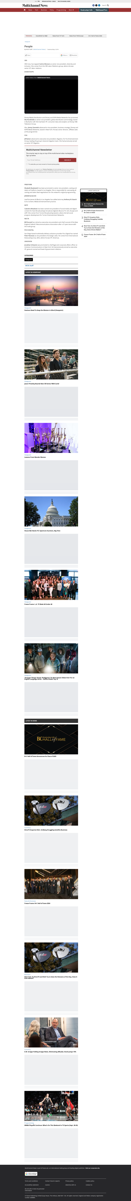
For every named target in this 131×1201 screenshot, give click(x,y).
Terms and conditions (31, 1181)
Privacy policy (70, 1181)
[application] (51, 95)
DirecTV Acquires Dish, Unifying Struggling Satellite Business (93, 219)
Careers (47, 1185)
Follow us (65, 55)
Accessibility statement (32, 1185)
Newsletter (74, 55)
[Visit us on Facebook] (93, 5)
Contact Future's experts (52, 1181)
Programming (61, 10)
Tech (36, 10)
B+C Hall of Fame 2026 (95, 36)
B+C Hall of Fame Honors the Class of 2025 (94, 205)
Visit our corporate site (92, 1168)
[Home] (24, 10)
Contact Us (89, 1185)
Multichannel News (64, 1)
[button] (105, 5)
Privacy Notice (30, 170)
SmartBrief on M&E (41, 36)
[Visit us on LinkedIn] (99, 5)
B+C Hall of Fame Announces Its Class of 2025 (94, 211)
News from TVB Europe (76, 36)
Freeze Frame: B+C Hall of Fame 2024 (95, 235)
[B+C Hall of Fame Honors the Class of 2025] (93, 200)
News (30, 10)
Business (44, 10)
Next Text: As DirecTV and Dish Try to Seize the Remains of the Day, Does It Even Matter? (94, 228)
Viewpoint (27, 41)
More (71, 10)
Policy (52, 10)
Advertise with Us (71, 1185)
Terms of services (47, 169)
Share (28, 55)
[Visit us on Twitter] (96, 5)
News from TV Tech (58, 36)
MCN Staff (29, 49)
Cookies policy (90, 1181)
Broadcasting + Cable (49, 1)
